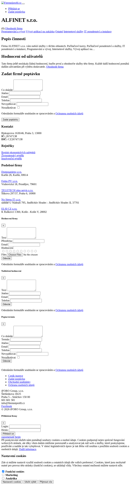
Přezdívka (6, 240)
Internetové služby (73, 31)
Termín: (5, 339)
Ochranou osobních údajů (69, 113)
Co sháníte (7, 89)
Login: (5, 426)
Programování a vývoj (13, 31)
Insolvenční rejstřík (11, 158)
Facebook (6, 406)
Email (4, 96)
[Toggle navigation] (23, 3)
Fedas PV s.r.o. (9, 181)
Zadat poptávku (16, 11)
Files (3, 254)
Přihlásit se (14, 8)
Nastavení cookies (12, 482)
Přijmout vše (46, 482)
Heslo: (4, 429)
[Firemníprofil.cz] (11, 2)
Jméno (4, 93)
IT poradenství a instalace (98, 31)
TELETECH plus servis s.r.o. (17, 190)
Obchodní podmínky (19, 381)
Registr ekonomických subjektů (18, 152)
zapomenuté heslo (11, 436)
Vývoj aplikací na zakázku (40, 31)
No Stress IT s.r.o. (11, 199)
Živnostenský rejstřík (12, 155)
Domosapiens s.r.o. (11, 171)
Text (3, 237)
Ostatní (59, 31)
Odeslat (6, 361)
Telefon (5, 100)
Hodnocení (7, 247)
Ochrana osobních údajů (21, 385)
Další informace (27, 449)
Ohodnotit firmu (14, 28)
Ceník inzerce (15, 375)
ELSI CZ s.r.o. (9, 208)
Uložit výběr (30, 482)
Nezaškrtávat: (8, 107)
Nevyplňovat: (8, 103)
